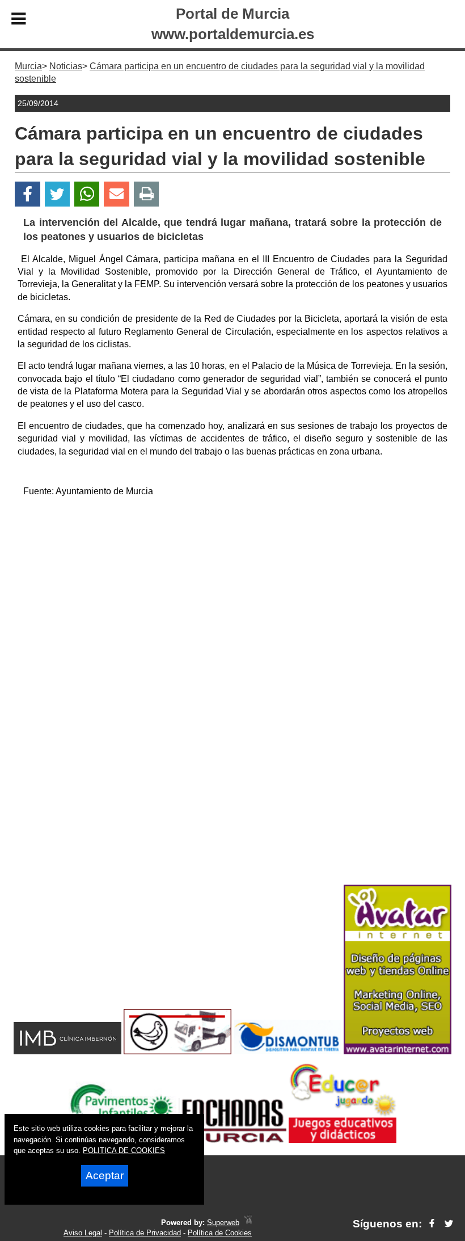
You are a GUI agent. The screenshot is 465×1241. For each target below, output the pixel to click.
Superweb (223, 1222)
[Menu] (18, 20)
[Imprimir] (146, 194)
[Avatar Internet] (397, 1051)
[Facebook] (27, 194)
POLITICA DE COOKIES (124, 1150)
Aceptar (105, 1175)
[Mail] (116, 194)
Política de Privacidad (145, 1233)
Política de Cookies (220, 1233)
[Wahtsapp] (87, 194)
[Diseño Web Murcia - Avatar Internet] (248, 1222)
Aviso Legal (83, 1233)
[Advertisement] (233, 586)
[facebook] (432, 1224)
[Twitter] (57, 194)
